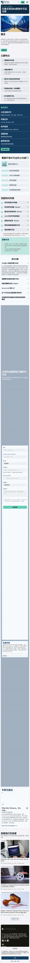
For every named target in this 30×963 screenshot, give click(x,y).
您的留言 (5, 488)
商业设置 (4, 946)
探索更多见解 (15, 919)
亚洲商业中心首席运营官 (7, 812)
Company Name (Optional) (9, 454)
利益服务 (5, 482)
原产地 (4, 460)
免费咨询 (4, 50)
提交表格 (15, 507)
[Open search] (19, 2)
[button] (16, 202)
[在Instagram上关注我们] (5, 940)
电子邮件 (5, 467)
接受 (15, 958)
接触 (23, 2)
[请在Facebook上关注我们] (8, 940)
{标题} (12, 961)
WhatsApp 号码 (6, 475)
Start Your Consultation (8, 825)
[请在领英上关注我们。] (3, 940)
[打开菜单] (27, 2)
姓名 (4, 447)
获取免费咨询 (5, 149)
